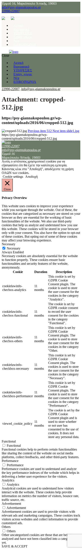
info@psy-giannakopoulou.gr (21, 7)
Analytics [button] (8, 480)
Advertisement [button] (11, 503)
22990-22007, (11, 89)
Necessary (13, 248)
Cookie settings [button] (13, 176)
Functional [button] (9, 441)
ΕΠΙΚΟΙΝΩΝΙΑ (24, 44)
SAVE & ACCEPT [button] (15, 546)
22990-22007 (11, 11)
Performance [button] (10, 461)
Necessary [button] (8, 244)
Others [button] (6, 527)
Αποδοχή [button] (31, 176)
